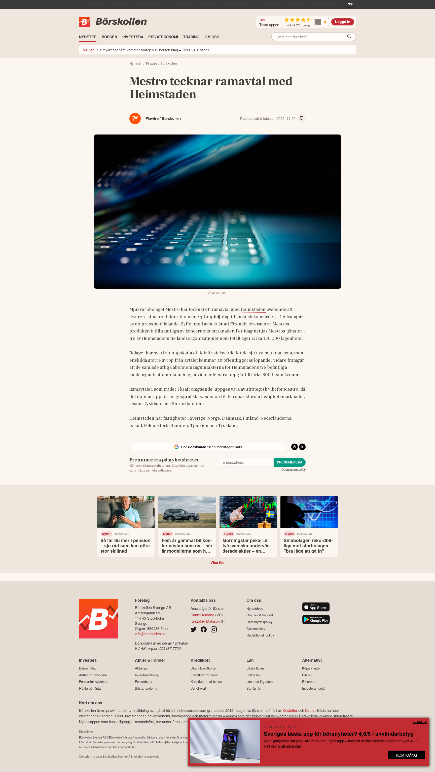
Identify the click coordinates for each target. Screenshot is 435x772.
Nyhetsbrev (254, 608)
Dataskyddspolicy (293, 469)
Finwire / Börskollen (163, 118)
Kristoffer (290, 710)
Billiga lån (253, 675)
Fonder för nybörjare (93, 681)
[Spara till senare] (302, 119)
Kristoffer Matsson (205, 621)
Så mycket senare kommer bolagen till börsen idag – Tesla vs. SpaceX (146, 49)
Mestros (281, 324)
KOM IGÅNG (406, 755)
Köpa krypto (311, 668)
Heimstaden (253, 309)
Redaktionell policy (260, 635)
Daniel (310, 710)
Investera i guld (313, 688)
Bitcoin (307, 675)
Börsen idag (87, 668)
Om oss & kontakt (259, 615)
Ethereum (309, 681)
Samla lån (253, 688)
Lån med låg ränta (259, 681)
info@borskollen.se (150, 633)
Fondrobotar (143, 681)
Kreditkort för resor (204, 675)
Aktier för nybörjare (93, 675)
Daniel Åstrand (202, 614)
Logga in (342, 22)
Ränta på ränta (90, 688)
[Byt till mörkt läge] (321, 22)
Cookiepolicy (255, 628)
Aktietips (141, 668)
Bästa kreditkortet (203, 668)
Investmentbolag (147, 675)
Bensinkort (198, 688)
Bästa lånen (255, 668)
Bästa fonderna (146, 688)
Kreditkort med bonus (206, 681)
